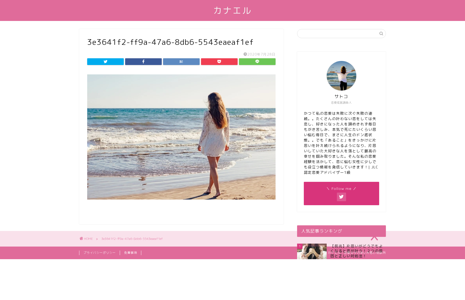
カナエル (232, 10)
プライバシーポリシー (99, 253)
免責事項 (130, 253)
